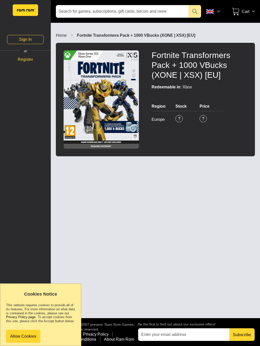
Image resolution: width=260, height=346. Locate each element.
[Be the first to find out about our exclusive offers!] (188, 334)
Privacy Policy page (21, 317)
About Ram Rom (119, 339)
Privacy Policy (96, 334)
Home (61, 35)
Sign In (25, 39)
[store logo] (25, 10)
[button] (216, 11)
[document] (40, 317)
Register (25, 59)
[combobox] (128, 11)
